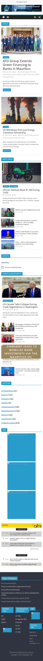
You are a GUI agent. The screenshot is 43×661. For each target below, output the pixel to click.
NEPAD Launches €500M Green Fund (27, 210)
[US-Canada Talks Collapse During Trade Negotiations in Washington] (21, 278)
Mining (4, 414)
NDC (25, 74)
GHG (30, 135)
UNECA (3, 622)
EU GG (17, 625)
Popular (6, 186)
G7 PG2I (18, 632)
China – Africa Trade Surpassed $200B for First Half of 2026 (25, 243)
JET (3, 138)
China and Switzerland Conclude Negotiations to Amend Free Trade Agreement (26, 337)
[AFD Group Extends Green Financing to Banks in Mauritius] (21, 28)
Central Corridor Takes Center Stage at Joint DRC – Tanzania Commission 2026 (27, 371)
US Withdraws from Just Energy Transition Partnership (19, 131)
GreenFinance (7, 74)
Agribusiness (7, 390)
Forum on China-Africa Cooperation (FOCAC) (16, 586)
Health (4, 402)
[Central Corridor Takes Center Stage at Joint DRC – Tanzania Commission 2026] (7, 368)
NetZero (10, 138)
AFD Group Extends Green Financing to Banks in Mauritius (17, 65)
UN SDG (18, 616)
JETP (6, 138)
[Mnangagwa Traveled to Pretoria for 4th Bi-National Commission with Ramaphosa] (7, 323)
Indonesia (35, 135)
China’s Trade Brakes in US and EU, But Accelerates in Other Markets (27, 233)
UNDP (3, 619)
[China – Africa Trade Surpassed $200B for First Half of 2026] (7, 241)
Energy (6, 127)
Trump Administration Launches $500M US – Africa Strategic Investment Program (26, 222)
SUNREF (37, 74)
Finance (6, 57)
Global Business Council (25, 652)
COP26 (26, 135)
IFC (22, 74)
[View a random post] (39, 17)
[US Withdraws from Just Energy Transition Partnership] (21, 98)
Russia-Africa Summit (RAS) (10, 590)
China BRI (18, 622)
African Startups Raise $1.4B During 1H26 (21, 191)
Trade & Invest (8, 301)
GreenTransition (15, 74)
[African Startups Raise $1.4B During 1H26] (21, 164)
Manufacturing (8, 410)
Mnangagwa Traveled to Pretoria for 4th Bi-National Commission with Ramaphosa (27, 326)
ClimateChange (24, 72)
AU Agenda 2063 (20, 619)
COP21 (31, 72)
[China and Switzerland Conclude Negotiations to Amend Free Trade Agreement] (7, 335)
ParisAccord (30, 74)
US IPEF (17, 629)
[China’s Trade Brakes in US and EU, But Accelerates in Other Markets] (7, 231)
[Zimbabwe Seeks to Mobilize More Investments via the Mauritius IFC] (21, 346)
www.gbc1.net (27, 655)
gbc (16, 72)
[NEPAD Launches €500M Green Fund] (7, 209)
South (23, 138)
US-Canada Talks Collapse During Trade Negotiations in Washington (20, 305)
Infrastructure (7, 406)
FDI (35, 72)
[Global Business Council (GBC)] (3, 17)
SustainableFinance (8, 77)
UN (2, 616)
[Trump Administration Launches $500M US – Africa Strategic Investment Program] (7, 220)
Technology (13, 186)
